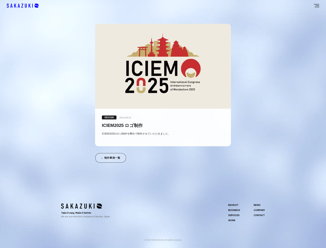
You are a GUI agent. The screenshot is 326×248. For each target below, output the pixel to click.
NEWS (257, 205)
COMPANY (259, 210)
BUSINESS (234, 210)
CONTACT (259, 215)
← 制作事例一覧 (110, 157)
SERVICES (234, 215)
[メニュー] (316, 5)
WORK (231, 220)
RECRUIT (233, 205)
